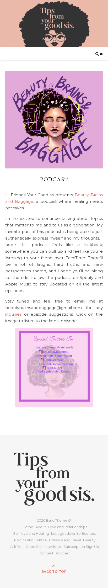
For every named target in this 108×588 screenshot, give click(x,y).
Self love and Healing (31, 533)
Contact (46, 553)
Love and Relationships (67, 527)
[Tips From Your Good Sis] (54, 23)
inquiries (13, 314)
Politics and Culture (30, 540)
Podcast (63, 553)
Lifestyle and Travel (65, 540)
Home (28, 527)
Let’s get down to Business (73, 533)
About (40, 527)
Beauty (89, 540)
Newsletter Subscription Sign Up (71, 546)
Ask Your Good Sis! (26, 546)
